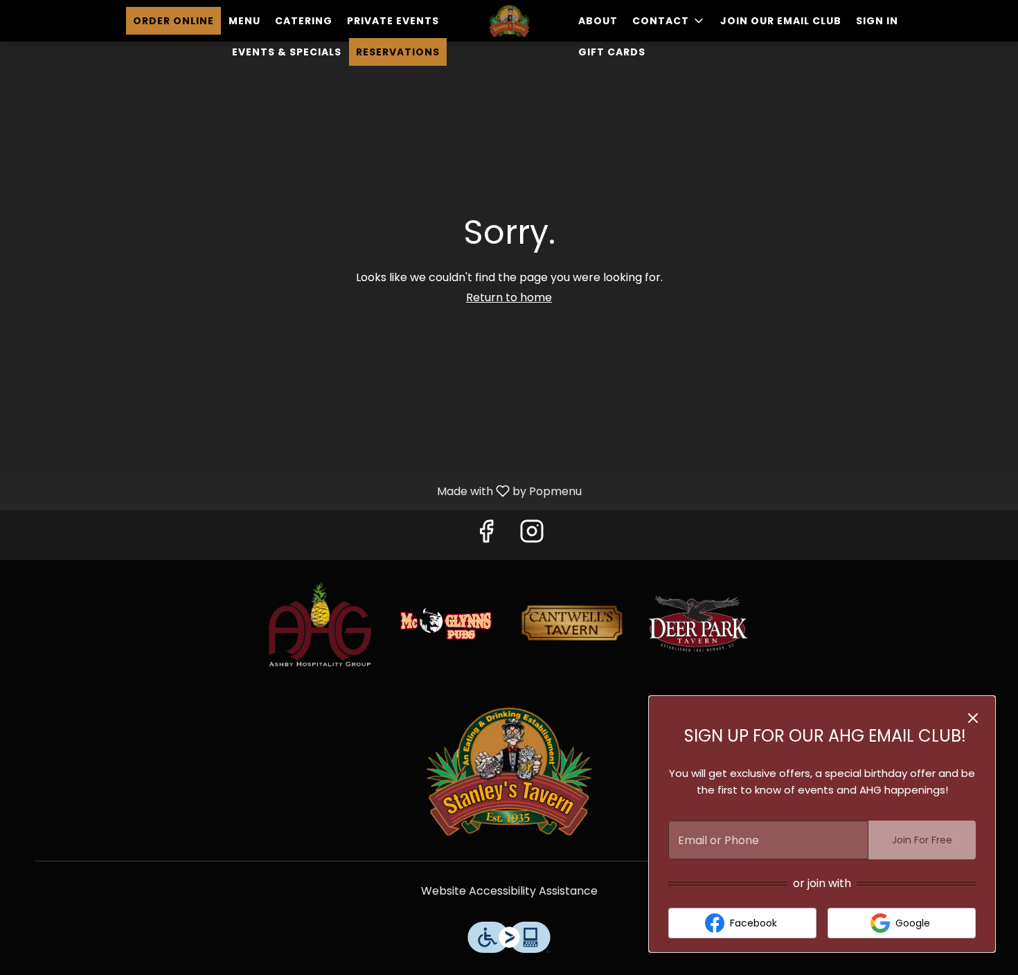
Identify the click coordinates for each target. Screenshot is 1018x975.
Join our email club (780, 21)
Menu (244, 21)
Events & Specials (286, 52)
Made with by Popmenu (296, 490)
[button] (669, 21)
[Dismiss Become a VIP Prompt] (973, 718)
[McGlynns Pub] (446, 623)
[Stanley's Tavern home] (509, 20)
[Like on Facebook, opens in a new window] (486, 535)
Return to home (509, 297)
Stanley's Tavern (509, 770)
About (598, 21)
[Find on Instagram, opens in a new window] (531, 535)
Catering (303, 21)
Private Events (393, 21)
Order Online (173, 21)
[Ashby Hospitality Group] (320, 623)
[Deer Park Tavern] (698, 623)
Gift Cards (611, 52)
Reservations (398, 52)
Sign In (877, 21)
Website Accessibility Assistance (509, 891)
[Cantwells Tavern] (572, 623)
